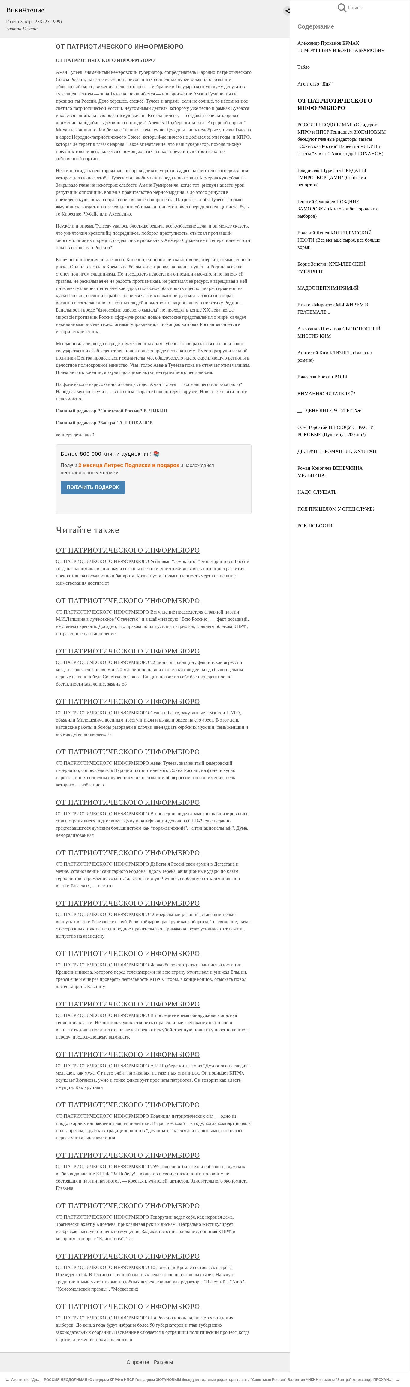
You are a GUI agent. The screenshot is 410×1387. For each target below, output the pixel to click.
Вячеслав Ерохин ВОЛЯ (322, 376)
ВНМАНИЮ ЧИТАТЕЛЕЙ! (326, 393)
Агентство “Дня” (315, 83)
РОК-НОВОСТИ (315, 525)
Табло (303, 67)
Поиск (349, 7)
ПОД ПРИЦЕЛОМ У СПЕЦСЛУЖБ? (336, 508)
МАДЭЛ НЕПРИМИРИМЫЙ (328, 288)
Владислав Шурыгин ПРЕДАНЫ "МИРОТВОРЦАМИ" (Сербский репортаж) (331, 177)
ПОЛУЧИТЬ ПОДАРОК (93, 487)
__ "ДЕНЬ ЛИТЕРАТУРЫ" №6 (329, 410)
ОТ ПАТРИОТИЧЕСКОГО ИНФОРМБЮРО (128, 550)
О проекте (138, 1362)
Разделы (163, 1362)
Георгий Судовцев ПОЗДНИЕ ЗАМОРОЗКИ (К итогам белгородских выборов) (337, 208)
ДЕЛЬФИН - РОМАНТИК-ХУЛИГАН (336, 451)
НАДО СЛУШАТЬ (316, 492)
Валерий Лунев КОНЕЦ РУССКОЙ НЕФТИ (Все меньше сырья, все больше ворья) (338, 239)
